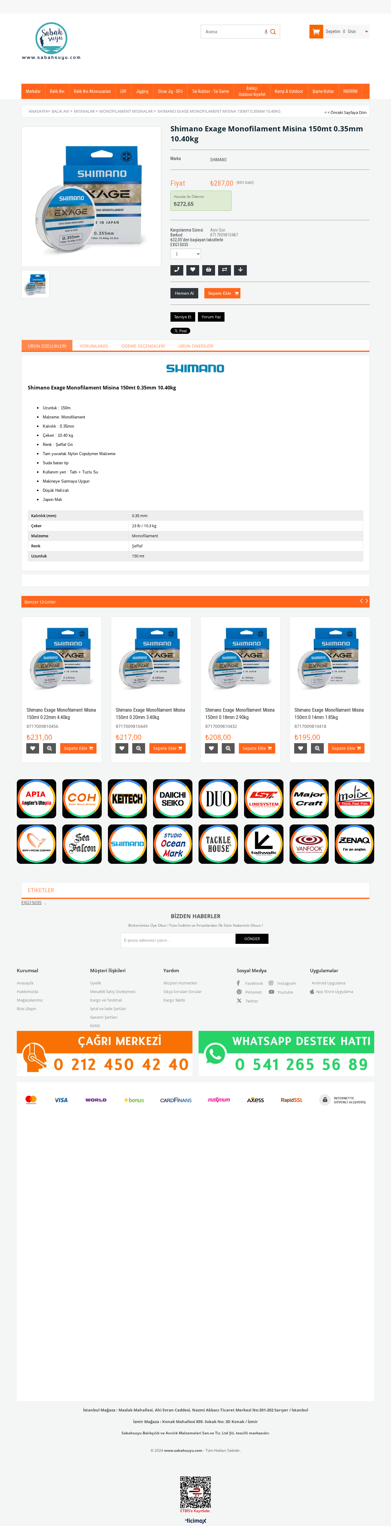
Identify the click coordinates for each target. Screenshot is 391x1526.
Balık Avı (57, 91)
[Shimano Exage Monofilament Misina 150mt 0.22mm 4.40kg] (62, 657)
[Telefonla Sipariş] (176, 270)
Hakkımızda (27, 991)
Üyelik (95, 983)
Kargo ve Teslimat (106, 1000)
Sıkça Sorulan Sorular (182, 991)
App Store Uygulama (334, 991)
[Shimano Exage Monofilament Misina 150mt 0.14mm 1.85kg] (330, 657)
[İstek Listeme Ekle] (208, 270)
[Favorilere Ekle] (192, 270)
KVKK (95, 1025)
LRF (123, 91)
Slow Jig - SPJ (170, 91)
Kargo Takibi (174, 1000)
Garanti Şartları (103, 1017)
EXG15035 (31, 902)
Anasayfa (25, 983)
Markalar (33, 91)
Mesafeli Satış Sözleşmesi (112, 991)
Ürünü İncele (49, 748)
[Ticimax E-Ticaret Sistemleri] (195, 1521)
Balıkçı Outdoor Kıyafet (252, 91)
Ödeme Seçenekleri (143, 346)
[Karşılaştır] (224, 270)
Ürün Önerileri (196, 346)
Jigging (142, 91)
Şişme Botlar (323, 91)
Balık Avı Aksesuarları (92, 91)
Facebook (253, 983)
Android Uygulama (328, 983)
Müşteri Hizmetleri (180, 983)
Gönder (252, 938)
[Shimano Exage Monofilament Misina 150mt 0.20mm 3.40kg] (151, 657)
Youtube (284, 992)
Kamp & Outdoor (289, 91)
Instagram (286, 983)
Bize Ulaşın (26, 1008)
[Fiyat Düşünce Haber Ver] (240, 270)
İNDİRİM (350, 91)
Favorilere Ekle (32, 748)
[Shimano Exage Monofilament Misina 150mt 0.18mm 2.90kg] (240, 657)
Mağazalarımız (30, 1000)
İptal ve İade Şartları (108, 1008)
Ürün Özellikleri (47, 346)
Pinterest (253, 992)
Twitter (251, 1001)
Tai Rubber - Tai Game (210, 91)
